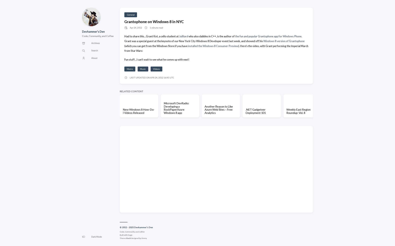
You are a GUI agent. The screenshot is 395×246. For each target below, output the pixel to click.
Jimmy (144, 238)
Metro (130, 69)
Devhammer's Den (93, 31)
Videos (156, 69)
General (131, 14)
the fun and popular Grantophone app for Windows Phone (268, 36)
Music (143, 69)
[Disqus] (216, 169)
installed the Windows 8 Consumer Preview (213, 46)
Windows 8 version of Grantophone (284, 41)
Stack (128, 238)
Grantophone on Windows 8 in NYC (154, 21)
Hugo (130, 235)
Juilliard (183, 36)
